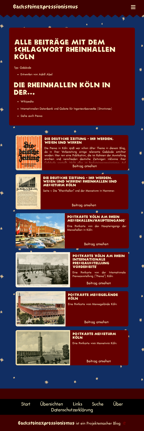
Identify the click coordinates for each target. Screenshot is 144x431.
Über (118, 404)
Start (25, 404)
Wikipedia (27, 101)
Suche (97, 404)
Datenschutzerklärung (72, 410)
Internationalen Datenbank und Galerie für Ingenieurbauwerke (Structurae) (66, 108)
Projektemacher (99, 423)
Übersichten (51, 404)
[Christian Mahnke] (124, 423)
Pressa (38, 116)
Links (77, 404)
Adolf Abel (46, 74)
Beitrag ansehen (85, 166)
